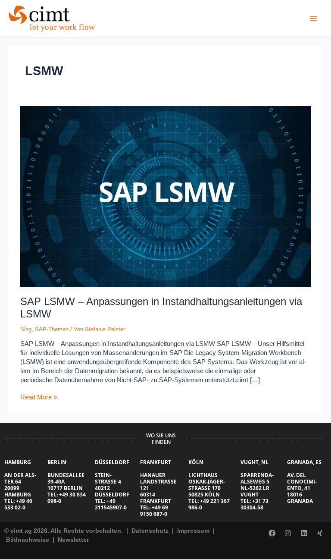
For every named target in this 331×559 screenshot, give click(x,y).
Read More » (38, 397)
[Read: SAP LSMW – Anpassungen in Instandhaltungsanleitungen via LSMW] (165, 196)
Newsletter (73, 539)
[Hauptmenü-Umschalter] (314, 18)
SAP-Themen (52, 329)
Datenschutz (149, 530)
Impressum (194, 530)
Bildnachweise (28, 539)
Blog (25, 329)
